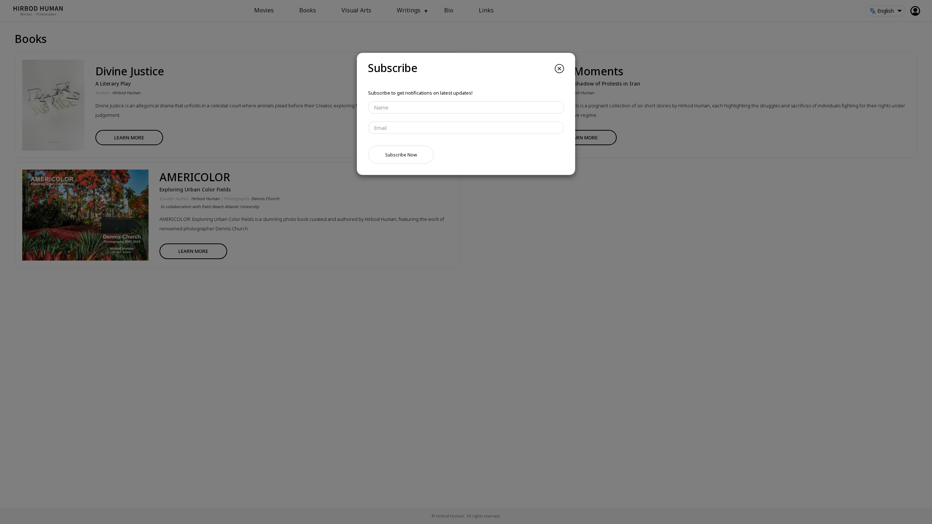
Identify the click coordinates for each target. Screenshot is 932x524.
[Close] (559, 68)
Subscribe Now (401, 155)
